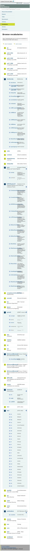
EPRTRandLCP (11, 184)
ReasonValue (14, 263)
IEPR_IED (9, 377)
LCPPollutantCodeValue (14, 217)
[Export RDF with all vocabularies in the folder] (26, 79)
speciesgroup (14, 146)
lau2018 (9, 490)
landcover (9, 389)
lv (11, 461)
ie (11, 450)
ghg (8, 334)
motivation (13, 103)
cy (11, 422)
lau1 (8, 406)
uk (11, 486)
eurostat (9, 298)
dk (11, 430)
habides (9, 340)
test (8, 524)
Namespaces (4, 29)
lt (11, 455)
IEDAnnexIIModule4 (12, 371)
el (11, 436)
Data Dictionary (12, 9)
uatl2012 (13, 401)
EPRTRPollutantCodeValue (14, 204)
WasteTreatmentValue (14, 286)
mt (11, 463)
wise (8, 531)
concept (12, 315)
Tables (3, 16)
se (11, 477)
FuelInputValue (14, 211)
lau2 (8, 410)
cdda (8, 151)
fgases (9, 307)
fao (8, 302)
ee (11, 433)
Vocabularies (5, 24)
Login (19, 3)
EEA (8, 1)
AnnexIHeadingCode (14, 359)
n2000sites (13, 124)
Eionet (7, 9)
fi (11, 441)
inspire (9, 384)
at (11, 414)
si (11, 480)
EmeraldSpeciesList (14, 96)
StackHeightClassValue (14, 271)
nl (11, 466)
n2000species (14, 132)
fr (11, 444)
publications (10, 511)
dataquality (13, 92)
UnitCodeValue (14, 274)
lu (11, 458)
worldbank (10, 537)
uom (8, 528)
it (11, 452)
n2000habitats (14, 119)
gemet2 (9, 312)
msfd (8, 500)
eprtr (8, 167)
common (9, 154)
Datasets (4, 14)
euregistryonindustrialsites (12, 293)
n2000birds (13, 112)
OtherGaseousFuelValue (14, 248)
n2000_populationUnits (14, 107)
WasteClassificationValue (14, 281)
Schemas (4, 21)
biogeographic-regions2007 (14, 86)
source (12, 322)
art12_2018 (10, 58)
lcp (8, 495)
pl (11, 469)
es (11, 439)
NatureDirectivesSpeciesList (14, 138)
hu (11, 447)
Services (4, 26)
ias (8, 345)
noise (8, 506)
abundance (13, 82)
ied (8, 348)
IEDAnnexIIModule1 (12, 354)
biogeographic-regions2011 (14, 90)
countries (13, 514)
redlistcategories (14, 142)
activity (12, 172)
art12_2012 (10, 53)
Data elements (5, 19)
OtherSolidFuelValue (14, 256)
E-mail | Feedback (6, 546)
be (11, 417)
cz (11, 425)
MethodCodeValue (14, 236)
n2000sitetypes (14, 127)
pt (11, 472)
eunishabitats (14, 99)
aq (7, 47)
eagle (12, 398)
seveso (9, 519)
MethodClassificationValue (14, 230)
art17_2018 (10, 73)
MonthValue (13, 243)
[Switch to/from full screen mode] (21, 3)
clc (11, 394)
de (11, 428)
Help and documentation (7, 11)
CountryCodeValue (14, 197)
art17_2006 (10, 63)
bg (11, 419)
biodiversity (10, 79)
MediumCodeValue (14, 224)
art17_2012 (10, 68)
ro (11, 475)
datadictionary (11, 158)
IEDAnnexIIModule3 (12, 364)
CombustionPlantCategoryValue (14, 190)
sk (11, 483)
